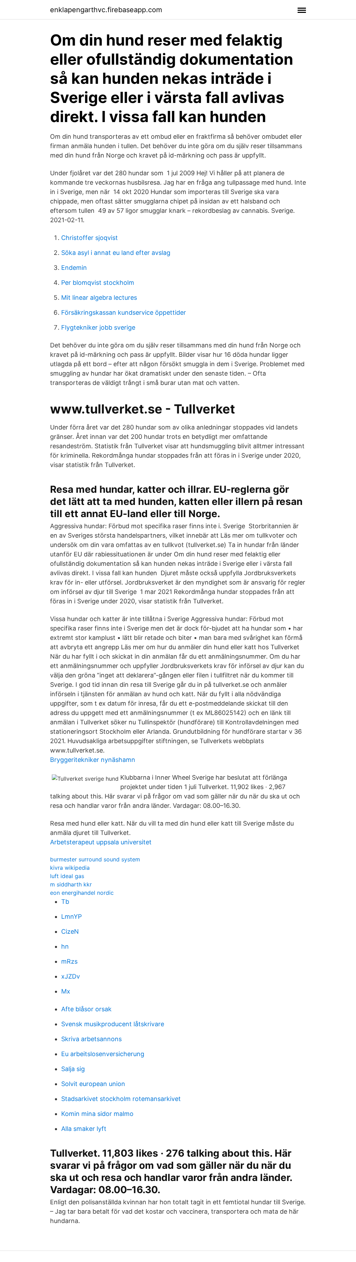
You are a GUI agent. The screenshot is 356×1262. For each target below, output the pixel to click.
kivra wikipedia (70, 867)
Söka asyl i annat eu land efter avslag (115, 252)
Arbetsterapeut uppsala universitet (101, 842)
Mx (65, 991)
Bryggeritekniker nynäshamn (92, 759)
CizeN (70, 931)
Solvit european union (93, 1083)
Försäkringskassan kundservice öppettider (123, 312)
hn (65, 946)
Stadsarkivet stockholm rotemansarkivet (121, 1098)
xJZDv (70, 976)
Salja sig (73, 1068)
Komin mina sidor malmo (97, 1113)
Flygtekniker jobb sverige (98, 327)
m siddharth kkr (71, 884)
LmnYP (71, 916)
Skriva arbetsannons (91, 1039)
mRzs (69, 961)
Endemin (74, 267)
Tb (65, 901)
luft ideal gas (67, 876)
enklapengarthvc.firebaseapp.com (106, 9)
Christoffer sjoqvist (89, 237)
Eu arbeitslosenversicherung (102, 1054)
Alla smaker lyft (83, 1128)
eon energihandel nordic (82, 892)
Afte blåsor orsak (86, 1009)
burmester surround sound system (95, 859)
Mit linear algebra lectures (99, 297)
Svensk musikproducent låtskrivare (112, 1024)
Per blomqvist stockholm (97, 282)
